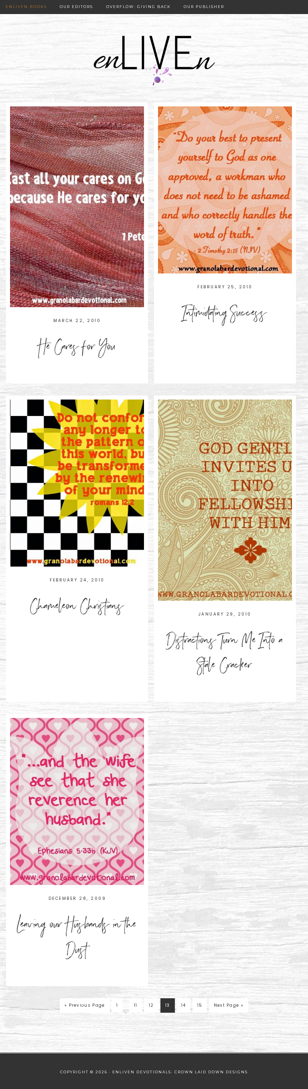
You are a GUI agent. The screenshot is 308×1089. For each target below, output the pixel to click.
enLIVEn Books (26, 6)
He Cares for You (77, 348)
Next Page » (228, 1005)
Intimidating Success (225, 315)
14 (183, 1005)
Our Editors (76, 6)
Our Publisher (204, 6)
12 (151, 1005)
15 (200, 1005)
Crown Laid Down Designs (211, 1072)
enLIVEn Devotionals (154, 61)
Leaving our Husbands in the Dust (77, 939)
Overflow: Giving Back (138, 6)
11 (136, 1005)
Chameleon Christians (77, 608)
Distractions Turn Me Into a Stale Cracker (225, 654)
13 (167, 1005)
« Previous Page (85, 1005)
